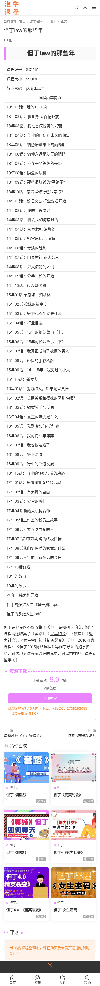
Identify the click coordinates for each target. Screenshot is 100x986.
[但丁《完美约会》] (73, 767)
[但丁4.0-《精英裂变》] (26, 882)
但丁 (12, 40)
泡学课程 (11, 7)
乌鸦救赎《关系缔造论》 (23, 735)
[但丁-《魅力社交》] (73, 825)
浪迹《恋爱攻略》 (81, 735)
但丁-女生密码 (65, 910)
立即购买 (50, 698)
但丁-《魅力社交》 (69, 852)
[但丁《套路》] (26, 767)
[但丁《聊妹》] (26, 825)
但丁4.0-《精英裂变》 (24, 910)
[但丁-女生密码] (73, 882)
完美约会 (58, 633)
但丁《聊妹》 (17, 852)
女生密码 (31, 640)
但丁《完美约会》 (68, 794)
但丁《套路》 (17, 794)
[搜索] (76, 7)
